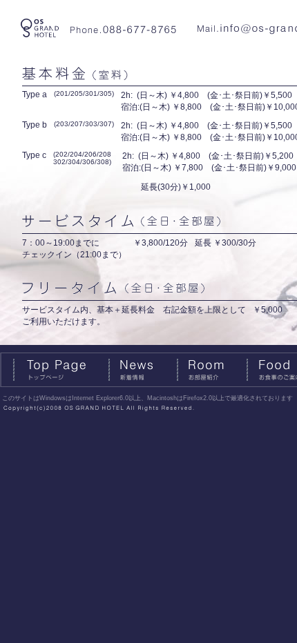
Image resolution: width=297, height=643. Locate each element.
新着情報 (142, 370)
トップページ (54, 370)
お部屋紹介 (211, 370)
